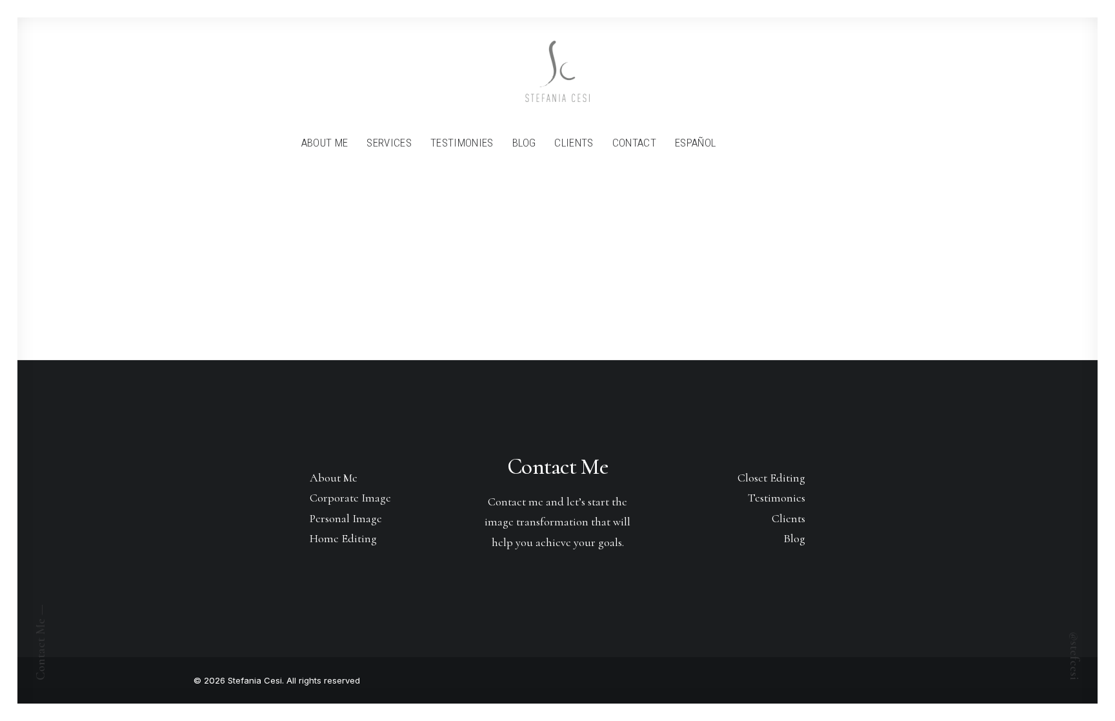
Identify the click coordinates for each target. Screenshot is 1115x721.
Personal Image (346, 518)
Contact (634, 142)
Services (389, 142)
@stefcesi (1074, 656)
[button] (734, 142)
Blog (524, 142)
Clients (573, 142)
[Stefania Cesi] (557, 71)
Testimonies (462, 142)
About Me (333, 478)
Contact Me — (40, 642)
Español (695, 142)
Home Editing (343, 538)
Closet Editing (771, 478)
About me (324, 142)
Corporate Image (350, 498)
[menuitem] (325, 142)
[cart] (811, 142)
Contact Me (557, 466)
